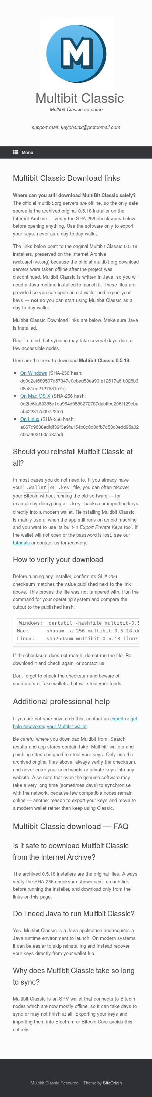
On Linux (29, 418)
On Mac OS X (35, 395)
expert (117, 718)
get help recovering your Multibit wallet (75, 722)
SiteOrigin (112, 1083)
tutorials (21, 542)
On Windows (33, 372)
